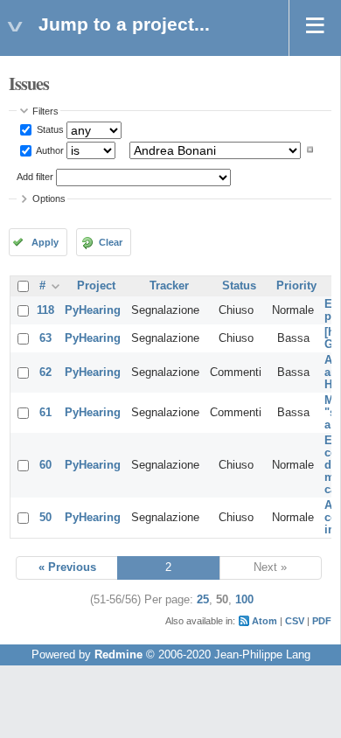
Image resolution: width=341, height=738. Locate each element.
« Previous (67, 567)
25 (203, 600)
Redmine (118, 655)
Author (49, 149)
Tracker (169, 286)
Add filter (35, 176)
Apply (45, 242)
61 (45, 413)
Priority (296, 286)
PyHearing (93, 310)
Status (49, 129)
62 (45, 372)
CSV (294, 621)
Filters (45, 111)
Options (49, 198)
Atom (264, 621)
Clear (110, 242)
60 (45, 465)
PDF (321, 621)
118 (45, 310)
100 (244, 600)
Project (96, 286)
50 (45, 518)
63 (45, 338)
